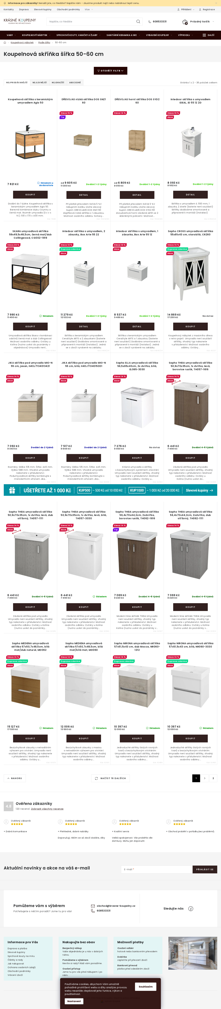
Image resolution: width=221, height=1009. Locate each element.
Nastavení (74, 1001)
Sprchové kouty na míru (21, 956)
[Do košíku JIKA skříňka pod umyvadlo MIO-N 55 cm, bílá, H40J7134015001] (83, 458)
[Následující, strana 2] (205, 778)
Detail (83, 195)
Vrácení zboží (15, 975)
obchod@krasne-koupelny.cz (116, 906)
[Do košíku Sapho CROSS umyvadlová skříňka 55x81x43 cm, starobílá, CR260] (190, 326)
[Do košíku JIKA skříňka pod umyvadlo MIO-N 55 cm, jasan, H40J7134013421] (30, 458)
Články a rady (15, 959)
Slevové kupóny (43, 9)
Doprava (24, 9)
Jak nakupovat (16, 963)
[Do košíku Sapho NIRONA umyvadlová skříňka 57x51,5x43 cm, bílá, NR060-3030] (190, 738)
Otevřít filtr (110, 70)
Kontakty (9, 9)
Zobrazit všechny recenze (47, 809)
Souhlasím (146, 986)
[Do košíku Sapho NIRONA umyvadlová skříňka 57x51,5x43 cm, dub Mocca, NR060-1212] (137, 738)
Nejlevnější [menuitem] (40, 82)
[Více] (208, 35)
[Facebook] (190, 908)
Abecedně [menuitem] (75, 82)
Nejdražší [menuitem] (58, 82)
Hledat (138, 22)
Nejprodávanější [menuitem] (17, 82)
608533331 (159, 21)
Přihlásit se (204, 869)
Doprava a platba (17, 948)
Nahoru (16, 778)
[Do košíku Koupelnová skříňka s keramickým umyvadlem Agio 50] (30, 195)
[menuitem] (11, 35)
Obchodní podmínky (68, 9)
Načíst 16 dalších (113, 778)
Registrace (209, 9)
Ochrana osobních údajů (21, 967)
